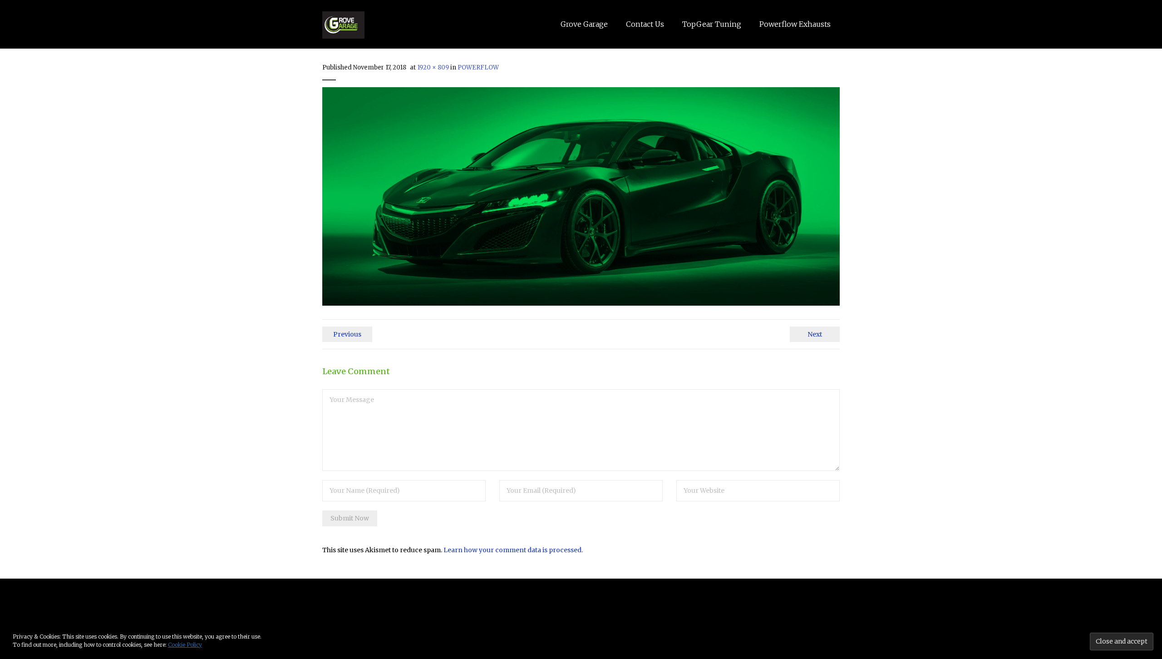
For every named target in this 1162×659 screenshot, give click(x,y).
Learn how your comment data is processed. (513, 550)
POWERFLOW (478, 67)
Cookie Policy (185, 644)
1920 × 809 (433, 67)
